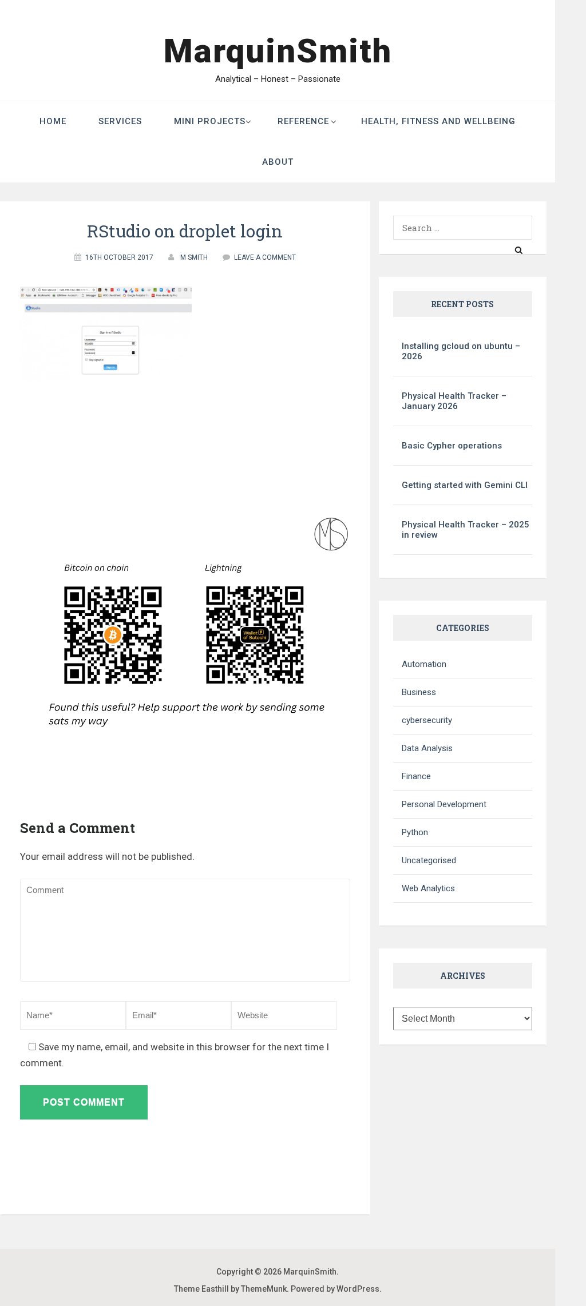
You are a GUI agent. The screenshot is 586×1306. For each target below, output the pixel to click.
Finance (416, 776)
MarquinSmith (278, 50)
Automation (424, 664)
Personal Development (444, 804)
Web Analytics (428, 888)
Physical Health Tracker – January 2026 (454, 401)
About (278, 162)
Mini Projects (210, 121)
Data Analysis (427, 748)
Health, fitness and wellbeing (438, 121)
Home (52, 121)
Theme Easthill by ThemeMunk (230, 1288)
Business (419, 692)
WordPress (357, 1288)
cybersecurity (427, 720)
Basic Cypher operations (452, 445)
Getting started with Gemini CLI (465, 485)
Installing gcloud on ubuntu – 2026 (461, 351)
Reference (303, 121)
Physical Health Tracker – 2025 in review (465, 529)
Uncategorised (429, 860)
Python (415, 832)
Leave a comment (265, 257)
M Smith (194, 257)
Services (120, 121)
